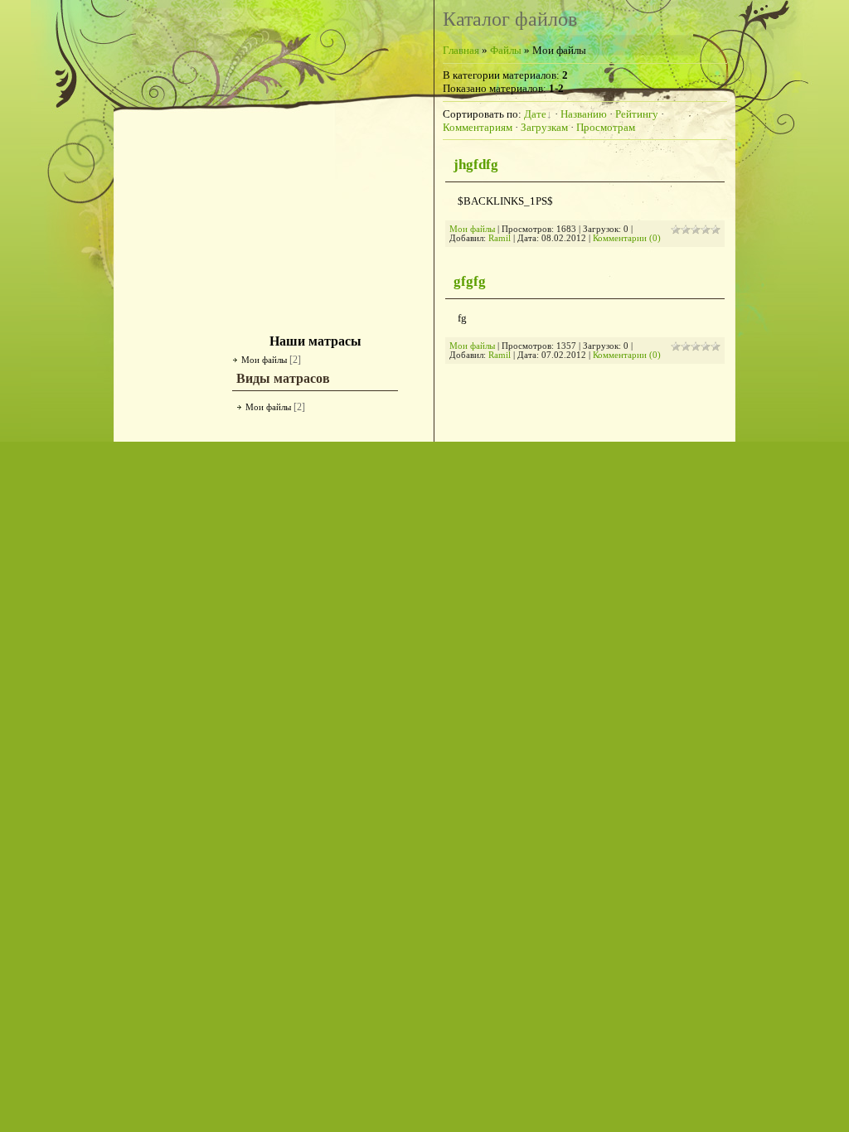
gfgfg (470, 281)
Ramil (499, 238)
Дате (535, 114)
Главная (461, 50)
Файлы (506, 50)
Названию (583, 114)
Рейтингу (636, 114)
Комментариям (477, 127)
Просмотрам (605, 127)
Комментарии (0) (627, 238)
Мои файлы (264, 360)
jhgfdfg (476, 164)
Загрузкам (544, 127)
